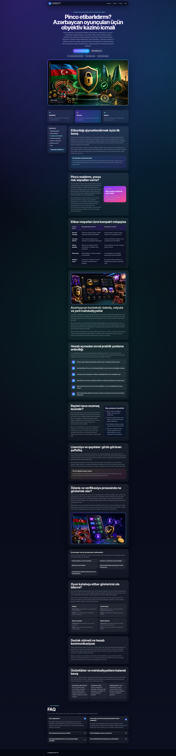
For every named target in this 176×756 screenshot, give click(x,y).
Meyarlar (109, 3)
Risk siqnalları (54, 133)
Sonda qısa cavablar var (57, 149)
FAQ (126, 3)
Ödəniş (115, 3)
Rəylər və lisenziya (55, 140)
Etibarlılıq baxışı (54, 131)
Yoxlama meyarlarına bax (81, 50)
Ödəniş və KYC (54, 143)
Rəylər (120, 3)
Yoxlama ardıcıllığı (55, 138)
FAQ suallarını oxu (97, 50)
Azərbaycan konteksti (56, 136)
